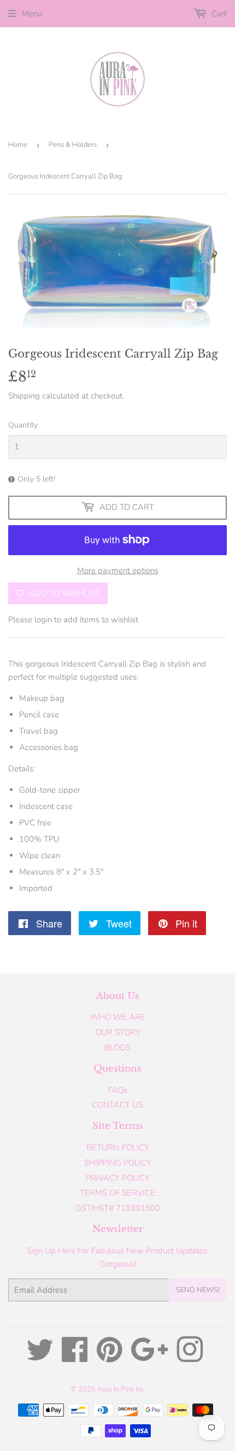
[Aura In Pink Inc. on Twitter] (40, 1357)
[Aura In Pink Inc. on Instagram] (189, 1357)
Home (17, 145)
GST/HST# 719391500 (117, 1208)
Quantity (23, 425)
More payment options (117, 570)
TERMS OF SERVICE (117, 1192)
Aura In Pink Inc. (121, 1389)
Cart (218, 13)
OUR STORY (117, 1032)
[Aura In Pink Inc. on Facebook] (75, 1357)
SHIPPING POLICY (117, 1162)
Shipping (24, 395)
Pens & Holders (73, 145)
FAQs (117, 1090)
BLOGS (117, 1047)
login (43, 619)
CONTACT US (117, 1104)
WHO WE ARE (117, 1017)
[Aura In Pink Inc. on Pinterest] (109, 1357)
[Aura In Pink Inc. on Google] (149, 1357)
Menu (32, 13)
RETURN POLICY (117, 1147)
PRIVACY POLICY (118, 1178)
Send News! (198, 1290)
